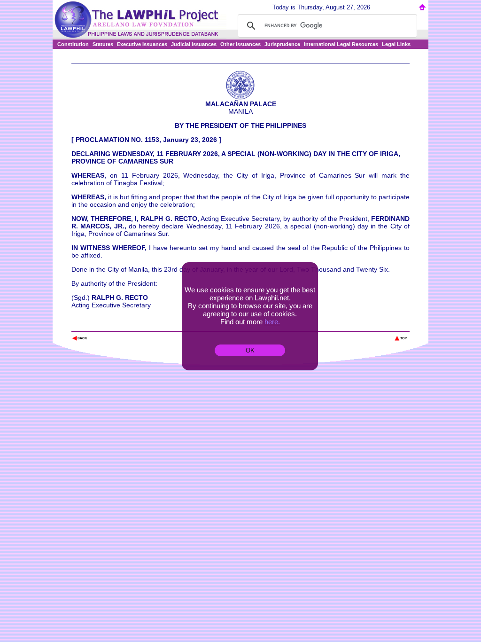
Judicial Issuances (194, 44)
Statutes (103, 44)
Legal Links (396, 44)
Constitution (73, 44)
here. (272, 322)
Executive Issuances (142, 44)
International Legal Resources (341, 44)
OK (250, 350)
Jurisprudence (282, 44)
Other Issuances (240, 44)
